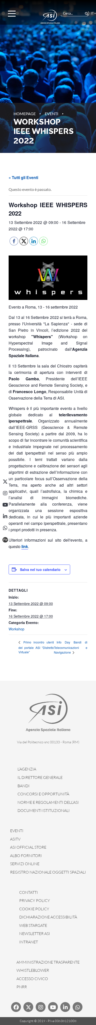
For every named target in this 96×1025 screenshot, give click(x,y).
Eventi (51, 113)
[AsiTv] (5, 540)
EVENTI (16, 830)
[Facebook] (16, 1007)
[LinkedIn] (5, 516)
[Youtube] (53, 1007)
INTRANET (28, 941)
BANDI (23, 785)
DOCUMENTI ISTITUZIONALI (43, 810)
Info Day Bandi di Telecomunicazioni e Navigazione (70, 647)
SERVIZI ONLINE (24, 863)
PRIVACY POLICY (34, 900)
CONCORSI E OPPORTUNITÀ (43, 793)
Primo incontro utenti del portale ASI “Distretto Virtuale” (36, 647)
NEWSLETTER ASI (34, 933)
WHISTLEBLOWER (32, 970)
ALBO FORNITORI (26, 855)
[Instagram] (5, 493)
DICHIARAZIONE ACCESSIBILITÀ (48, 917)
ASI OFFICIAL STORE (28, 847)
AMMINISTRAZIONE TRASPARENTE (48, 962)
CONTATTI (28, 892)
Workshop (16, 628)
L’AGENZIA (26, 769)
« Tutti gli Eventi (23, 177)
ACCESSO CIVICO (32, 978)
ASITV (15, 839)
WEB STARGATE (33, 925)
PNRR (21, 986)
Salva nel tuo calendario (40, 569)
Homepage (25, 113)
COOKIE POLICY (34, 908)
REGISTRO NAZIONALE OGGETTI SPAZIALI (48, 872)
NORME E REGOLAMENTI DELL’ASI (48, 802)
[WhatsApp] (5, 528)
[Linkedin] (65, 1007)
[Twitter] (28, 1007)
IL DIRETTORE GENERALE (40, 777)
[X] (5, 482)
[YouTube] (5, 505)
